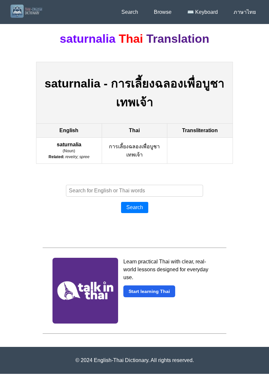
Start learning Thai (149, 291)
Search (129, 12)
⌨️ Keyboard (202, 12)
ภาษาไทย (245, 12)
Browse (163, 12)
